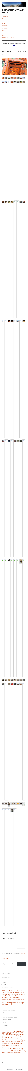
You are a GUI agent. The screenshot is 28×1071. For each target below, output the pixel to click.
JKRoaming (7, 1037)
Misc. (16, 994)
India (12, 992)
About (3, 35)
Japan (5, 994)
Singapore (20, 997)
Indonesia (17, 992)
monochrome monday (16, 1040)
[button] (3, 78)
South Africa (5, 28)
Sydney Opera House (14, 1047)
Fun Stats (4, 30)
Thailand (15, 1001)
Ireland (22, 992)
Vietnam (4, 1003)
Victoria (20, 1001)
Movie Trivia (22, 994)
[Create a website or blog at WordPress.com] (2, 1062)
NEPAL (4, 984)
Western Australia (7, 1004)
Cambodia (19, 991)
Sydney (20, 1045)
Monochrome (5, 1040)
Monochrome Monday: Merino (10, 1017)
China (3, 992)
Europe (3, 23)
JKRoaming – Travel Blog (13, 11)
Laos (9, 994)
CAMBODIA (5, 980)
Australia (4, 21)
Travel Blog (18, 1048)
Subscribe (22, 964)
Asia (3, 18)
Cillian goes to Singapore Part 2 (10, 1012)
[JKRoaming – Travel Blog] (14, 3)
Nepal (3, 996)
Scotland (15, 997)
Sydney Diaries (5, 16)
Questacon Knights (7, 1019)
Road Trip (22, 1043)
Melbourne (21, 1038)
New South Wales (12, 996)
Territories (10, 1001)
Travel (9, 1048)
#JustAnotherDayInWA (8, 1032)
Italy (3, 994)
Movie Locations (5, 32)
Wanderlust (16, 1050)
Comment (21, 950)
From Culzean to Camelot (9, 1010)
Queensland (9, 997)
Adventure (19, 1031)
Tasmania (4, 1001)
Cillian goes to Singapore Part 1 (10, 1015)
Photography (10, 1043)
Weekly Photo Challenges (8, 37)
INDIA (4, 982)
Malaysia (13, 994)
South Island (11, 999)
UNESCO (4, 1051)
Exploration (4, 1036)
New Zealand (5, 25)
